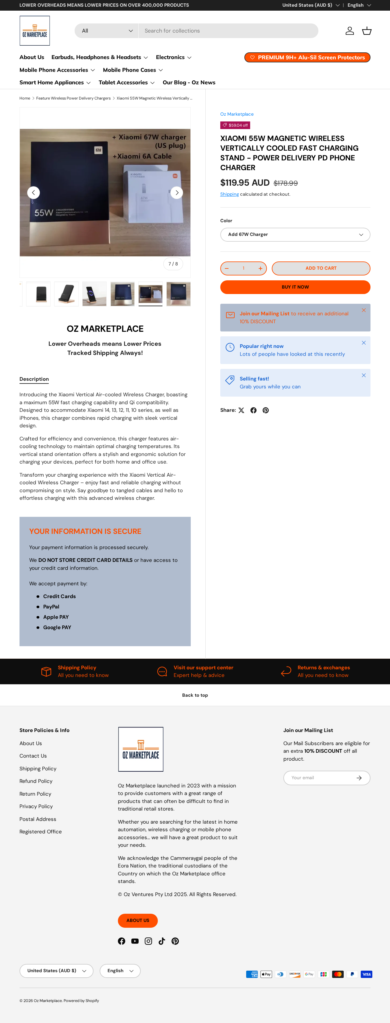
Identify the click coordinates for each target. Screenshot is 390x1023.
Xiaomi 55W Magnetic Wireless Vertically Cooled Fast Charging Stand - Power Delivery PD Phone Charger (155, 98)
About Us (32, 57)
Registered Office (41, 831)
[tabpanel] (105, 446)
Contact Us (33, 755)
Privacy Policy (36, 806)
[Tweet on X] (241, 410)
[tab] (34, 379)
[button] (367, 30)
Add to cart (321, 268)
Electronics (170, 57)
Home (25, 98)
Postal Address (38, 819)
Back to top (195, 695)
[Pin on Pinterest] (266, 410)
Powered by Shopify (81, 1000)
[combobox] (196, 30)
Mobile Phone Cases (129, 69)
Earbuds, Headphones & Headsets (96, 57)
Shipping (229, 194)
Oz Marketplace (237, 114)
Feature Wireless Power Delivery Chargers (73, 98)
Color (226, 221)
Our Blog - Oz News (189, 82)
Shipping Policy (38, 768)
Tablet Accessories (123, 82)
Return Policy (35, 793)
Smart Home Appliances (52, 82)
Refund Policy (36, 781)
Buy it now (295, 287)
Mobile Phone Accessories (54, 69)
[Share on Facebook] (253, 410)
